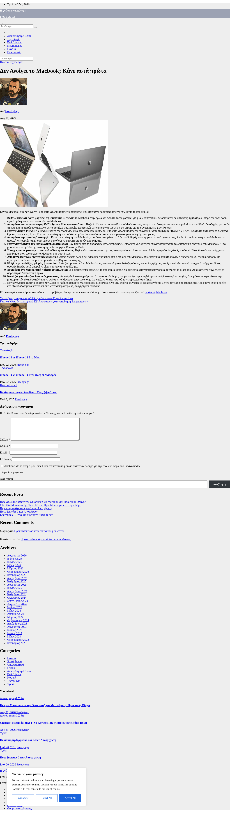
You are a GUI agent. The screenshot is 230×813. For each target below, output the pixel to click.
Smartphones (14, 45)
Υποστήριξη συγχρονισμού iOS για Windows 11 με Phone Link (36, 298)
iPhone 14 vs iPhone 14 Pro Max (20, 357)
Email (4, 452)
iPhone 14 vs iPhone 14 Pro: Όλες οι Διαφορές (28, 374)
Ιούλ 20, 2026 (8, 747)
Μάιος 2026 (14, 565)
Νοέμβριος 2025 (16, 581)
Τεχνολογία (13, 39)
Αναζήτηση (6, 478)
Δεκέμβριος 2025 (17, 578)
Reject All (47, 798)
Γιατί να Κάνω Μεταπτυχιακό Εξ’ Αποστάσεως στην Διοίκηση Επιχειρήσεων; (44, 301)
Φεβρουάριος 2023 (18, 639)
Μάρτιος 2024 (15, 617)
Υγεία (10, 684)
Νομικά (11, 677)
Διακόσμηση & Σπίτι (19, 35)
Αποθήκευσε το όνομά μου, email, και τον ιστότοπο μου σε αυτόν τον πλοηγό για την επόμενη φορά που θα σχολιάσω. (72, 466)
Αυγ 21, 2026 (8, 712)
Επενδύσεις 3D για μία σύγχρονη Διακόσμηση (26, 514)
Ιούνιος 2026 (14, 561)
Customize (23, 798)
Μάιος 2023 (14, 636)
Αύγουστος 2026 (17, 555)
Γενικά (13, 385)
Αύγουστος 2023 (17, 626)
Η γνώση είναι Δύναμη (13, 10)
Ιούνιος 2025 (14, 587)
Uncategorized (15, 664)
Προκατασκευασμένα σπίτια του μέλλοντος (39, 531)
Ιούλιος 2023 (14, 630)
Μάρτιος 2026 (15, 568)
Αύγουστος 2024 (17, 604)
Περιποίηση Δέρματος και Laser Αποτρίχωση (26, 508)
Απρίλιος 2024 (15, 613)
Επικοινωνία (14, 52)
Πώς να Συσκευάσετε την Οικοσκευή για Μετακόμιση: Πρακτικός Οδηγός (43, 501)
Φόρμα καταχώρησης (19, 808)
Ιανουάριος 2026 (16, 574)
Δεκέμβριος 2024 (17, 591)
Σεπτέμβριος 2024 (17, 600)
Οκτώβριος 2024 (16, 597)
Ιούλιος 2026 (14, 558)
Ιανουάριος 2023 (16, 642)
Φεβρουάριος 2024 (18, 620)
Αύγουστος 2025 (17, 584)
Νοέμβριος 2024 (16, 594)
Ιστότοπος (6, 459)
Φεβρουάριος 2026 (18, 571)
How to (11, 48)
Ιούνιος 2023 (14, 633)
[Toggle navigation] (1, 23)
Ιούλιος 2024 (14, 607)
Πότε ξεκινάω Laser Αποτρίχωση (19, 511)
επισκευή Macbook (156, 292)
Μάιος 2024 (14, 610)
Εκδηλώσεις (14, 42)
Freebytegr (12, 111)
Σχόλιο (5, 439)
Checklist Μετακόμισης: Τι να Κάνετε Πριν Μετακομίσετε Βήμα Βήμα (40, 505)
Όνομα (5, 445)
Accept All (70, 798)
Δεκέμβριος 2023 (17, 623)
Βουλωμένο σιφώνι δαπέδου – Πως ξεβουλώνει (28, 392)
